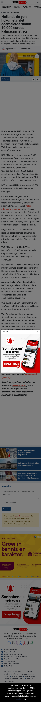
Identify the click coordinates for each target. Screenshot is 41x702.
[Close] (37, 331)
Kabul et (26, 699)
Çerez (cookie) (16, 699)
